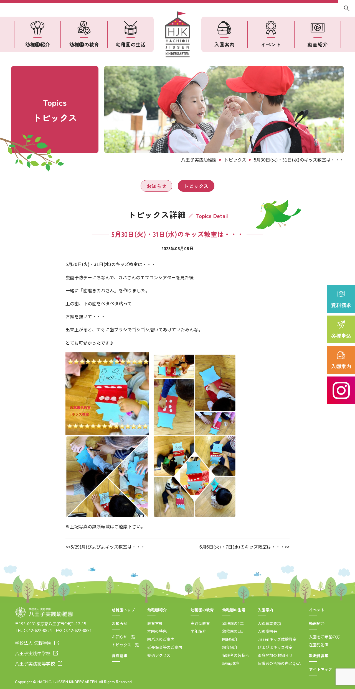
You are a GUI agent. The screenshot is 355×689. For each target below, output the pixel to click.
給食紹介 (230, 647)
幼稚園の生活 (131, 44)
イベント (271, 44)
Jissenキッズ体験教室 (277, 639)
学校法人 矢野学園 (33, 642)
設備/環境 (230, 663)
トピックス (196, 185)
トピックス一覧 (125, 644)
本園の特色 (157, 631)
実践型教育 (200, 623)
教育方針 (155, 623)
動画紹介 (318, 44)
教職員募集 (318, 655)
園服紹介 (230, 639)
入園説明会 (267, 631)
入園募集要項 (269, 623)
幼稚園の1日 (233, 631)
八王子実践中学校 (32, 653)
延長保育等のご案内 (164, 647)
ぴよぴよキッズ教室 (275, 647)
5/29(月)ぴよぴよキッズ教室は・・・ (107, 546)
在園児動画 (318, 644)
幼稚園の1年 (233, 623)
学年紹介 (198, 631)
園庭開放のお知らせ (275, 655)
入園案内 (341, 366)
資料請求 (341, 305)
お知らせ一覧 (123, 636)
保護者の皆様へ (235, 655)
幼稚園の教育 (84, 44)
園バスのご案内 (160, 639)
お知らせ (156, 185)
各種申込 (341, 335)
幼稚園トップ (123, 610)
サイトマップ (320, 669)
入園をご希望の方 (324, 636)
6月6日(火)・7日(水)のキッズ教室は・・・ (242, 546)
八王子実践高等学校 (35, 663)
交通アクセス (158, 655)
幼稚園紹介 (37, 44)
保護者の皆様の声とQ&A (279, 663)
